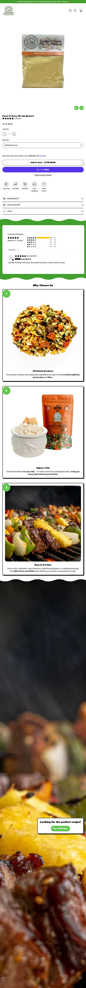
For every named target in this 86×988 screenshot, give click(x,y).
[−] (4, 134)
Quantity (5, 129)
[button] (75, 10)
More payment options (43, 175)
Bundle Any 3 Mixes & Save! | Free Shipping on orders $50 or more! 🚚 (43, 2)
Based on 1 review (15, 240)
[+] (14, 134)
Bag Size (5, 140)
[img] (21, 256)
